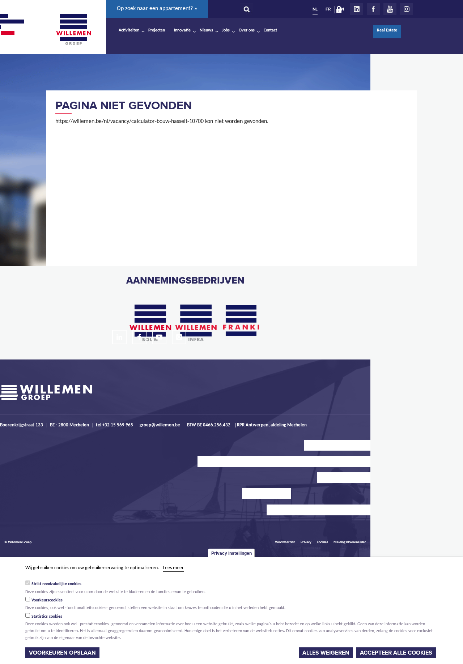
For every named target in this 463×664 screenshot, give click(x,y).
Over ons (247, 30)
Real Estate (387, 30)
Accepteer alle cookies (396, 652)
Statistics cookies (46, 616)
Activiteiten (129, 30)
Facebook (373, 9)
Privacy (306, 542)
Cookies (322, 542)
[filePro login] (340, 11)
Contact (270, 30)
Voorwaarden (285, 542)
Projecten (156, 30)
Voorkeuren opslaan (62, 652)
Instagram (406, 9)
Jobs (226, 30)
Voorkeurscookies (47, 600)
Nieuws (206, 30)
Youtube (389, 9)
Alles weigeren (325, 652)
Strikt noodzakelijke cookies (56, 584)
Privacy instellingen (231, 553)
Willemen (73, 29)
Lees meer (173, 568)
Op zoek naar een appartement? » (157, 9)
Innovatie (182, 30)
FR (328, 9)
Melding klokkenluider (350, 542)
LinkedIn (356, 9)
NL (315, 9)
